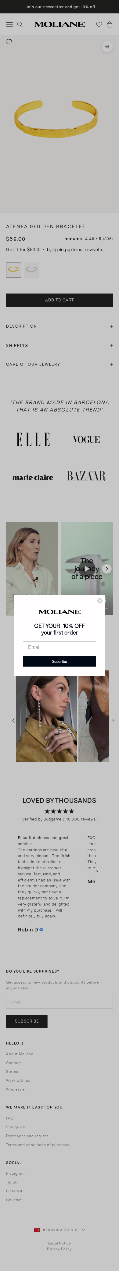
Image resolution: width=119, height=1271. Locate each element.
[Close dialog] (100, 601)
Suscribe (59, 661)
